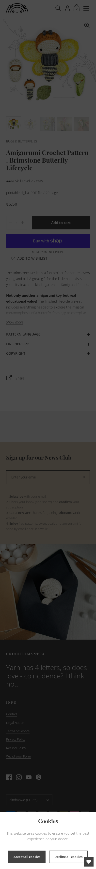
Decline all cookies (68, 857)
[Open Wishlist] (89, 862)
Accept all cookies (27, 857)
